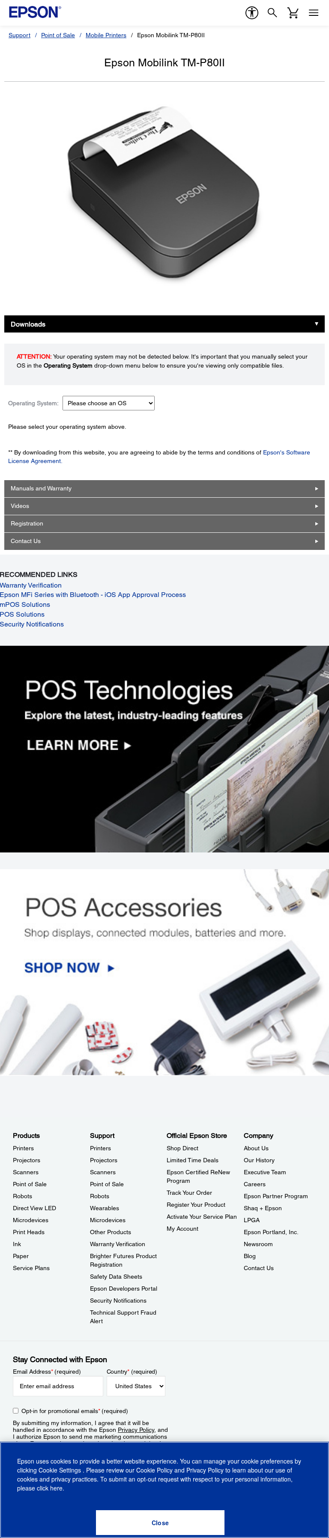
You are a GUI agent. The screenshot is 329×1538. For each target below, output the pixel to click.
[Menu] (313, 13)
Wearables (104, 1208)
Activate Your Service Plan (202, 1216)
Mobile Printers (106, 35)
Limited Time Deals (192, 1160)
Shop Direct (182, 1148)
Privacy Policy (136, 1429)
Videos (20, 505)
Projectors (26, 1160)
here (56, 1488)
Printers (23, 1148)
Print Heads (29, 1232)
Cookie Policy (154, 1470)
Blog (250, 1256)
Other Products (110, 1232)
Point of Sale (58, 35)
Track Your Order (189, 1192)
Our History (259, 1160)
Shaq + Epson (263, 1208)
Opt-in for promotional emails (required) (74, 1410)
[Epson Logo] (35, 12)
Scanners (26, 1172)
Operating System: (33, 403)
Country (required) (132, 1371)
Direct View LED (34, 1208)
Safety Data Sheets (116, 1276)
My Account (182, 1228)
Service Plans (31, 1268)
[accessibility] (252, 13)
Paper (21, 1256)
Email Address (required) (47, 1371)
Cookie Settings (61, 1470)
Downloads (28, 324)
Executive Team (265, 1172)
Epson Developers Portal (123, 1288)
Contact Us (26, 540)
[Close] (160, 1522)
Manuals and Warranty (41, 488)
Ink (17, 1244)
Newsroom (258, 1244)
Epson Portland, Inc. (271, 1232)
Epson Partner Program (276, 1196)
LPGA (252, 1220)
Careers (255, 1184)
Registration (27, 523)
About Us (256, 1148)
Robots (22, 1196)
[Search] (272, 13)
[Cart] (293, 13)
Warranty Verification (117, 1244)
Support (19, 35)
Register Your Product (196, 1204)
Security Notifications (118, 1300)
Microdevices (30, 1220)
